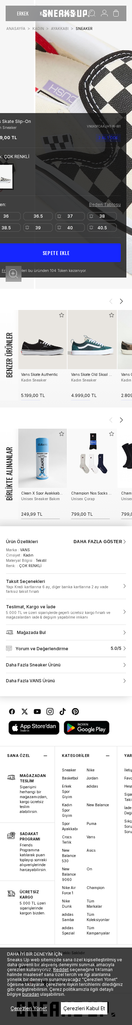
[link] (66, 586)
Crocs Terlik (66, 839)
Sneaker (69, 770)
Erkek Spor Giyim (67, 791)
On (89, 869)
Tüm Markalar (94, 903)
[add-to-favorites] (61, 315)
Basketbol (70, 778)
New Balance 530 (69, 855)
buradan (30, 994)
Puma (91, 823)
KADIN (38, 28)
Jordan (92, 778)
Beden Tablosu (105, 204)
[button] (13, 274)
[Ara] (92, 13)
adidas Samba (68, 917)
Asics (91, 850)
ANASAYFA (15, 28)
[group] (42, 355)
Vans (91, 837)
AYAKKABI (60, 28)
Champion (96, 888)
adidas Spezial (68, 930)
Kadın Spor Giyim (67, 810)
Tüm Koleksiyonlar (98, 917)
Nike (90, 770)
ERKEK (23, 13)
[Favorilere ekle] (118, 119)
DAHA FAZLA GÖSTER (98, 541)
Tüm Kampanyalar (98, 930)
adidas (92, 786)
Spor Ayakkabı (70, 826)
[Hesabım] (104, 13)
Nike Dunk (67, 903)
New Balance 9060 (69, 874)
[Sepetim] (116, 13)
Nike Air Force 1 (69, 890)
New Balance (98, 805)
